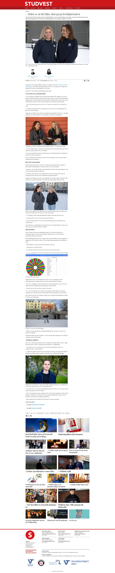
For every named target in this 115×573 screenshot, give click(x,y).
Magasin (47, 8)
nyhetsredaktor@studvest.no (48, 541)
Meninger (40, 8)
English (54, 8)
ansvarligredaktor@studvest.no (49, 533)
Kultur (33, 8)
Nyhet (26, 8)
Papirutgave (69, 8)
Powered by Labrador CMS (57, 571)
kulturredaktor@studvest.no (64, 533)
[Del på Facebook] (84, 81)
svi (34, 413)
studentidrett (40, 413)
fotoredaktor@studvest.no (64, 541)
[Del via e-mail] (88, 81)
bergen (67, 413)
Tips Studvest (29, 551)
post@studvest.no (30, 546)
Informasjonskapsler (31, 550)
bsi (63, 413)
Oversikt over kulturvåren (38, 404)
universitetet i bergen (55, 413)
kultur (47, 413)
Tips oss (77, 8)
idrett (27, 413)
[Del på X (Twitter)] (86, 81)
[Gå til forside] (38, 4)
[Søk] (83, 9)
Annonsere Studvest (31, 552)
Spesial (61, 8)
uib (31, 413)
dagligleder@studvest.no (79, 533)
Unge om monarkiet (37, 408)
